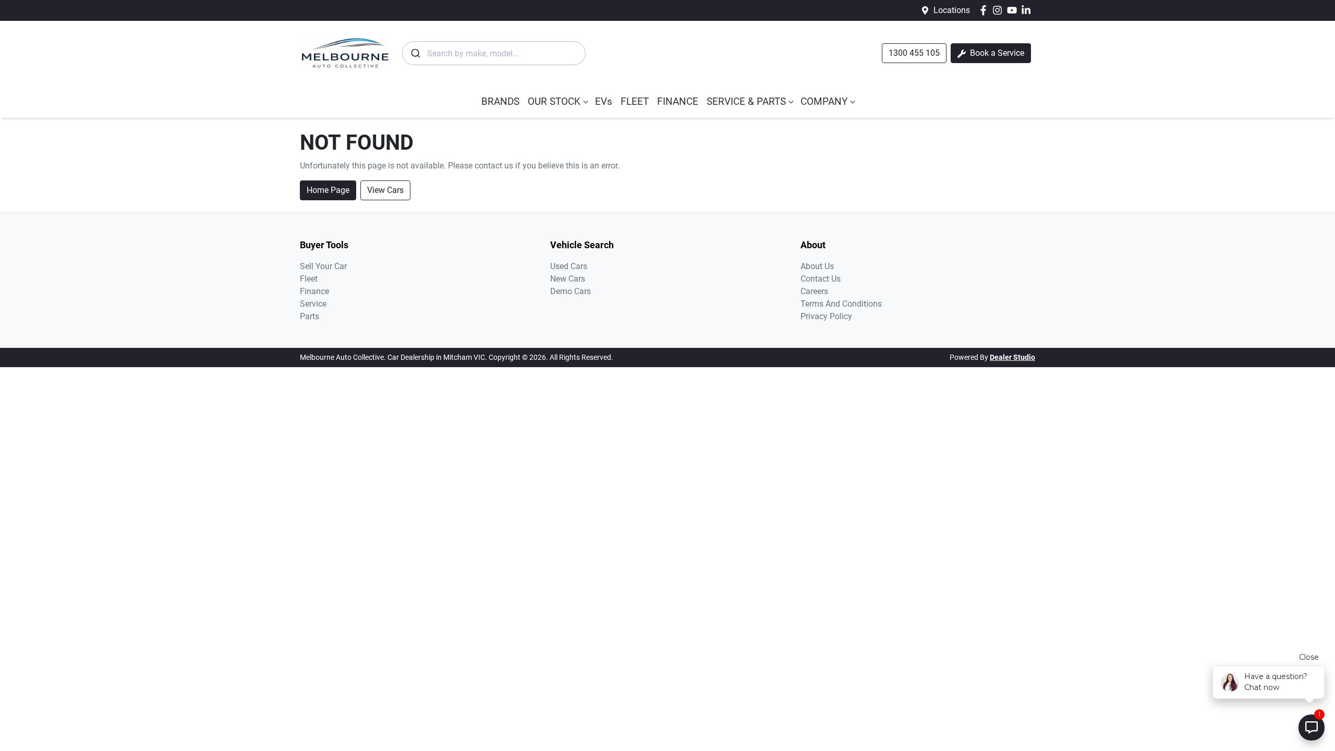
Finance (314, 291)
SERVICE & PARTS (746, 101)
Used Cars (568, 266)
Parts (309, 316)
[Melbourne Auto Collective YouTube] (1014, 10)
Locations (951, 10)
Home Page (328, 190)
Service (313, 304)
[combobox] (494, 53)
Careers (814, 291)
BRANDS (500, 101)
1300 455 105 (914, 53)
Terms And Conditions (841, 304)
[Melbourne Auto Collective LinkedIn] (1028, 10)
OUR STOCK (554, 101)
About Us (817, 266)
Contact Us (820, 279)
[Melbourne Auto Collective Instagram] (999, 10)
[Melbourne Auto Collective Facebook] (985, 10)
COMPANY (823, 101)
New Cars (567, 279)
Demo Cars (570, 291)
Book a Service (996, 53)
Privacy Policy (826, 316)
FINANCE (677, 101)
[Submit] (415, 53)
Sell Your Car (323, 266)
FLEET (635, 101)
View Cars (385, 190)
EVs (603, 101)
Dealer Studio (1012, 357)
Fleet (309, 279)
